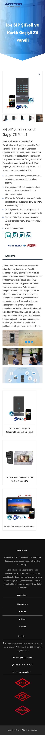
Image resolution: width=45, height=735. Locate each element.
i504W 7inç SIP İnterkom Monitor (19, 526)
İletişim (22, 627)
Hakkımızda (22, 604)
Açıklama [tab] (10, 255)
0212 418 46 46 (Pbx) (24, 665)
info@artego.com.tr (24, 658)
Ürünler (22, 612)
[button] (39, 74)
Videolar (22, 619)
